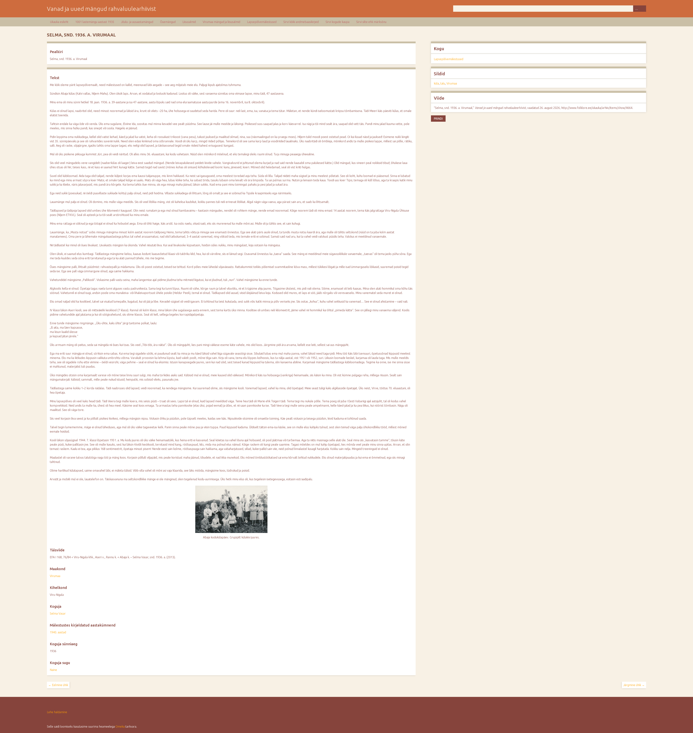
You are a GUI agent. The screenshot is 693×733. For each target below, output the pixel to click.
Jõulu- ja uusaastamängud (137, 21)
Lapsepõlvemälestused (261, 21)
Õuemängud (168, 21)
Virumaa (55, 576)
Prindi (438, 118)
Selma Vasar (58, 613)
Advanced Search (636, 8)
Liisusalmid (189, 21)
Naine (53, 669)
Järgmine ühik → (634, 685)
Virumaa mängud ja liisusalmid (221, 21)
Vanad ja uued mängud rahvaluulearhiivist (101, 8)
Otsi (643, 8)
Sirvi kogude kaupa (337, 21)
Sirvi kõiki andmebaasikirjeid (301, 21)
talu (442, 83)
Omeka (120, 726)
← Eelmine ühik (58, 685)
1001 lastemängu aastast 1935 (94, 21)
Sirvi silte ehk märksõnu (371, 21)
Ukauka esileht (59, 21)
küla (436, 83)
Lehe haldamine (57, 712)
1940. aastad (58, 632)
